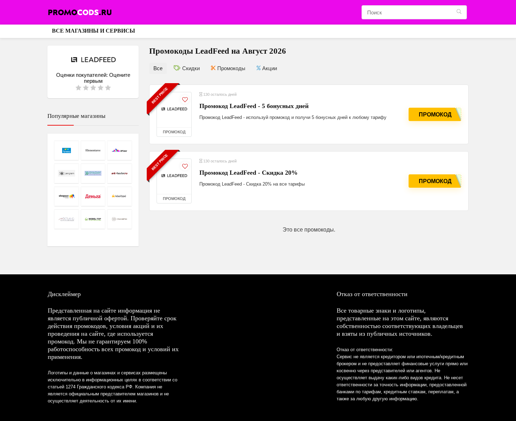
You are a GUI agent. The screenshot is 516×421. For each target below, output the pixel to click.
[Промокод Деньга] (93, 196)
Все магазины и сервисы (93, 31)
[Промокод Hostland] (66, 219)
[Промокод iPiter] (119, 150)
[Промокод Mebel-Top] (93, 219)
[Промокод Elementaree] (93, 150)
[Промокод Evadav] (93, 173)
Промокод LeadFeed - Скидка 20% (248, 172)
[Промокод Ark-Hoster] (119, 173)
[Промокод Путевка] (66, 150)
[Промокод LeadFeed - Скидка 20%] (174, 176)
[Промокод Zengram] (66, 173)
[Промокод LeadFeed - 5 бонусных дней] (174, 109)
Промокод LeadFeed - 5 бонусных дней (254, 105)
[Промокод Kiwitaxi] (119, 196)
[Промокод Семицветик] (119, 219)
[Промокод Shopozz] (66, 196)
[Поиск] (459, 12)
